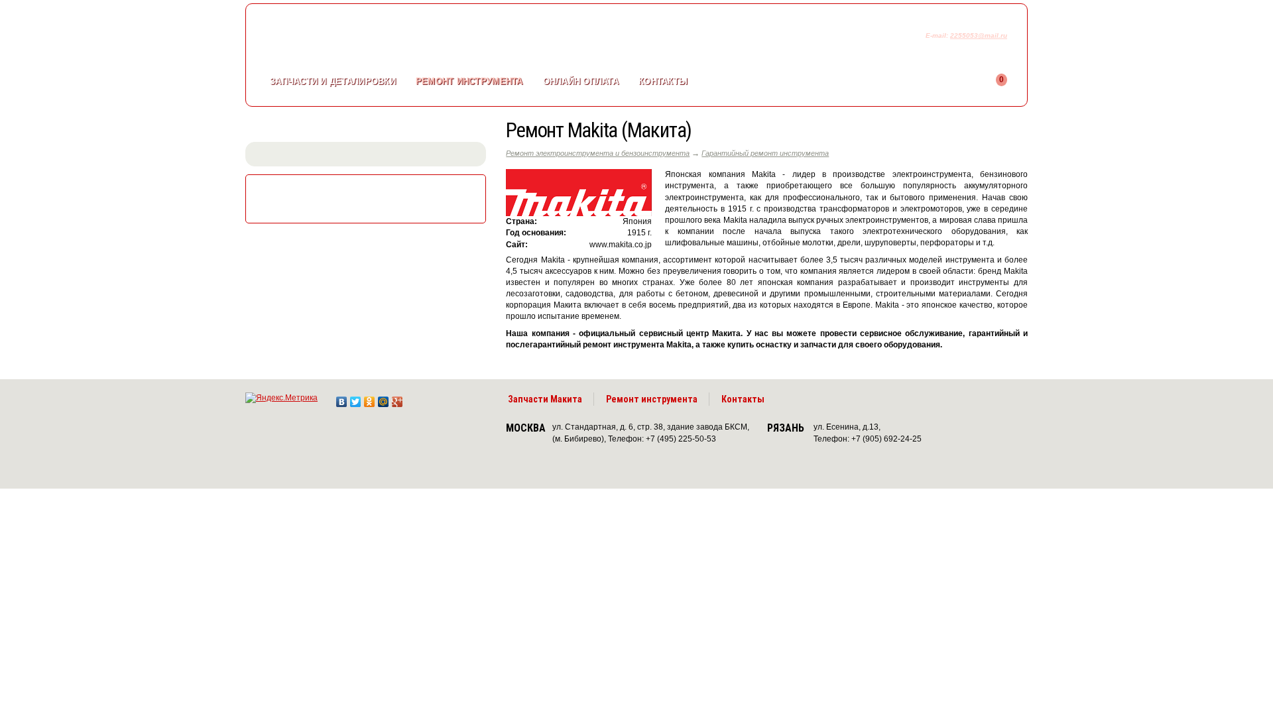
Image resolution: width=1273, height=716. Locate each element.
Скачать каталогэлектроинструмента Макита (369, 197)
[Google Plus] (397, 398)
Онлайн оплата (581, 81)
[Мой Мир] (384, 398)
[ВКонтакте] (342, 398)
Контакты (663, 81)
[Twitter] (356, 398)
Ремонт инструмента (651, 399)
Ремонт (469, 81)
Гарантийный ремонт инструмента (765, 153)
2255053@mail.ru (978, 35)
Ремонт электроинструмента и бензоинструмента (598, 153)
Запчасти (333, 81)
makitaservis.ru (356, 38)
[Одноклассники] (370, 398)
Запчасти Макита (545, 399)
